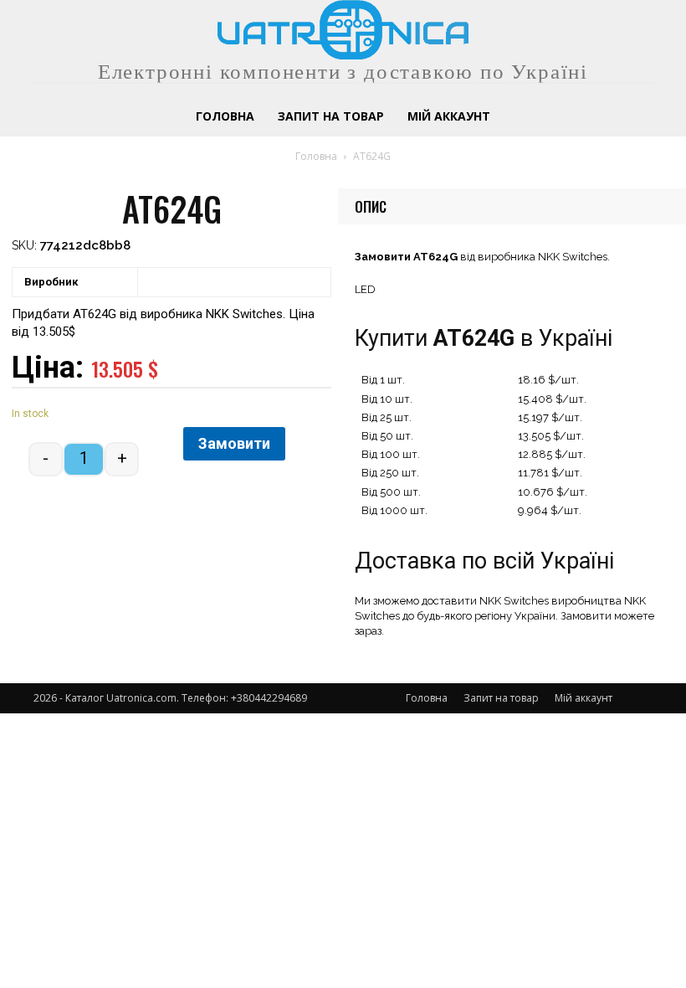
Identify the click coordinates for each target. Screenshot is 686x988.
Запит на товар (501, 698)
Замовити (234, 443)
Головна (316, 156)
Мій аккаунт (583, 698)
